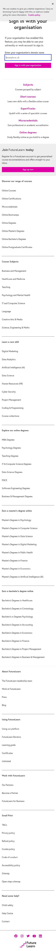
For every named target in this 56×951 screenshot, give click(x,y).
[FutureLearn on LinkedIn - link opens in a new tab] (40, 936)
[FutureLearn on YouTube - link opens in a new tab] (34, 936)
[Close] (53, 4)
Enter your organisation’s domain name (24, 52)
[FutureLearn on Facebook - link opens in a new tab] (16, 936)
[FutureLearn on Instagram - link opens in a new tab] (22, 936)
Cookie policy (34, 15)
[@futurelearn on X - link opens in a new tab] (28, 936)
